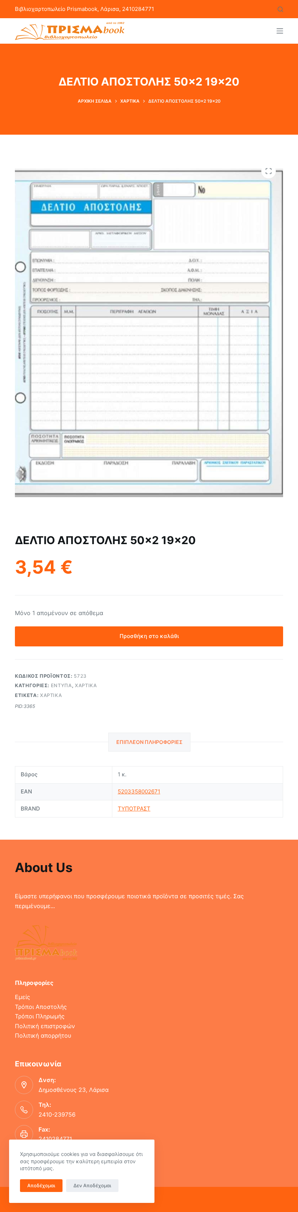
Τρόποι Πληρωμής (40, 1016)
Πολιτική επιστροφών (45, 1026)
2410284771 (55, 1138)
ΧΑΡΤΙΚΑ (86, 685)
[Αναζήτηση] (280, 9)
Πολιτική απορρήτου (43, 1035)
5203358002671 (139, 791)
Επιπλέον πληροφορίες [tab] (149, 742)
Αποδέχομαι (41, 1185)
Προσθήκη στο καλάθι (149, 636)
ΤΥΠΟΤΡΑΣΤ (134, 808)
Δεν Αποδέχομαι (92, 1185)
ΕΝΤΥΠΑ (61, 685)
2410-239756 (57, 1114)
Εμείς (22, 997)
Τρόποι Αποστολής (41, 1006)
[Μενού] (280, 31)
